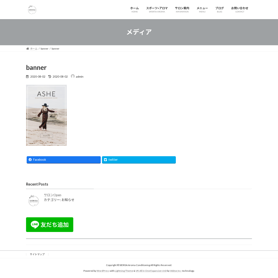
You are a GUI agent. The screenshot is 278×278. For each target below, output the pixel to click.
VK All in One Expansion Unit (151, 271)
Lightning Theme (124, 271)
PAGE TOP (267, 266)
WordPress (103, 271)
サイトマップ (37, 254)
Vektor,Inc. (176, 271)
